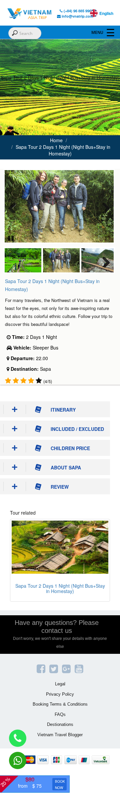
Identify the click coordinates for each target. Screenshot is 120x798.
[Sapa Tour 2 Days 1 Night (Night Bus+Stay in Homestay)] (60, 547)
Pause (11, 237)
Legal (60, 683)
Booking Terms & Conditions (60, 704)
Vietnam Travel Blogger (60, 734)
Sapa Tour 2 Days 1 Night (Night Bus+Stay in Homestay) (63, 150)
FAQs (60, 714)
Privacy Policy (60, 694)
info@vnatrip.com (77, 16)
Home (56, 140)
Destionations (60, 724)
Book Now (60, 784)
